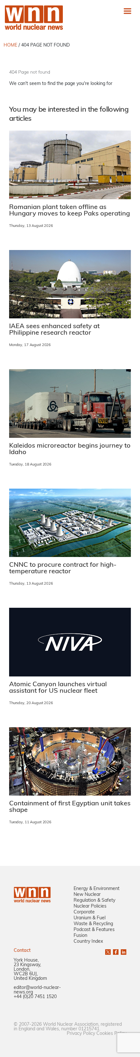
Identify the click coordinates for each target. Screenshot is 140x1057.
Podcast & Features (94, 929)
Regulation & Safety (94, 900)
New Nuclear (87, 894)
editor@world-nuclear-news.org (37, 990)
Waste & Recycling (93, 924)
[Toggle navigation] (127, 11)
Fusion (80, 935)
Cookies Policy (111, 1033)
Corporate (84, 912)
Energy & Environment (96, 888)
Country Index (88, 941)
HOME (10, 45)
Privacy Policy (81, 1033)
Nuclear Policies (90, 906)
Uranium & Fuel (89, 918)
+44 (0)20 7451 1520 (35, 996)
